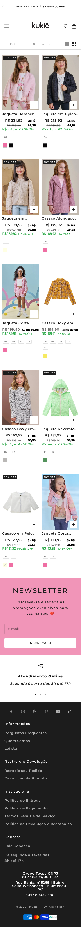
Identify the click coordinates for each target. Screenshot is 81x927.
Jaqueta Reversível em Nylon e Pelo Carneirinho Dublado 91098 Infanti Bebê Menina (59, 429)
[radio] (5, 137)
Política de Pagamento (26, 808)
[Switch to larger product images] (67, 44)
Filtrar (15, 44)
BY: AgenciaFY (54, 906)
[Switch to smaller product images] (74, 44)
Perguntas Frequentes (25, 733)
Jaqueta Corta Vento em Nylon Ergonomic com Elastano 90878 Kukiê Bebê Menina (60, 533)
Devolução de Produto (25, 778)
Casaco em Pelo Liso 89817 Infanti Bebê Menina (19, 533)
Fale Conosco (17, 846)
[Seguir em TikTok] (70, 711)
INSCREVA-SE (40, 643)
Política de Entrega (22, 800)
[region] (40, 674)
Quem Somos (17, 741)
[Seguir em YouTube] (58, 711)
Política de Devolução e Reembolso (38, 824)
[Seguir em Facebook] (11, 711)
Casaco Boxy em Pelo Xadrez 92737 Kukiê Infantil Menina (59, 323)
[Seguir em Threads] (34, 711)
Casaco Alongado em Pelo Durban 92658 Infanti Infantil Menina (58, 218)
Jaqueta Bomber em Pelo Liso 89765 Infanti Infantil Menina (20, 114)
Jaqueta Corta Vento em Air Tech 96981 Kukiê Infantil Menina (19, 323)
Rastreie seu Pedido (23, 770)
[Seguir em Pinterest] (46, 711)
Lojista (10, 748)
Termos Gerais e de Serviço (30, 816)
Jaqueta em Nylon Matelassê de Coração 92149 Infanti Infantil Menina (59, 114)
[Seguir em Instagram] (23, 711)
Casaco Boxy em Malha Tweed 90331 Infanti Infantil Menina (20, 429)
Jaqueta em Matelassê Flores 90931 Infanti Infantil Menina (18, 218)
